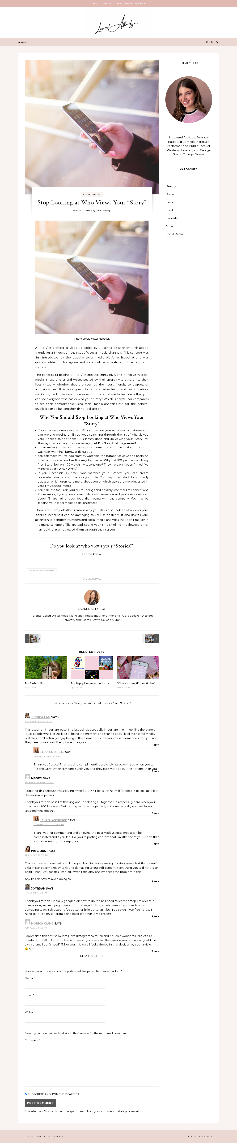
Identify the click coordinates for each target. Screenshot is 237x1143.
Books (170, 194)
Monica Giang (42, 923)
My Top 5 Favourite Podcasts (90, 683)
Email (29, 995)
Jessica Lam (40, 717)
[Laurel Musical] (118, 23)
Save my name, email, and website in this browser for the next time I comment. (76, 1033)
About (96, 3)
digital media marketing (41, 570)
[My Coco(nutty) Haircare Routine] (32, 638)
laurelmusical (52, 752)
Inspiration (173, 218)
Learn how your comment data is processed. (109, 1111)
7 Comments (92, 578)
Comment (32, 1040)
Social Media (92, 194)
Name (30, 978)
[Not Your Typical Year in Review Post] (151, 638)
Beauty (171, 186)
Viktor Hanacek (100, 338)
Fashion (171, 202)
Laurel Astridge (103, 210)
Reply (155, 744)
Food (169, 210)
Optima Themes (55, 1136)
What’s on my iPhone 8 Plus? (136, 683)
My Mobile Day (35, 683)
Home (22, 42)
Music (170, 226)
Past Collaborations (131, 3)
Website (30, 1012)
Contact (108, 3)
